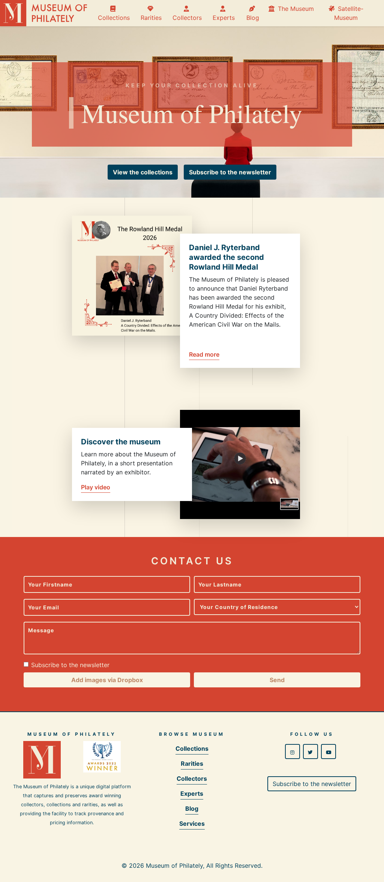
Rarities (151, 13)
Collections (114, 13)
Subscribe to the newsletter (70, 665)
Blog (252, 13)
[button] (143, 172)
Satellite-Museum (348, 13)
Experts (224, 13)
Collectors (187, 13)
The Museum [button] (295, 8)
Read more (204, 354)
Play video (95, 487)
